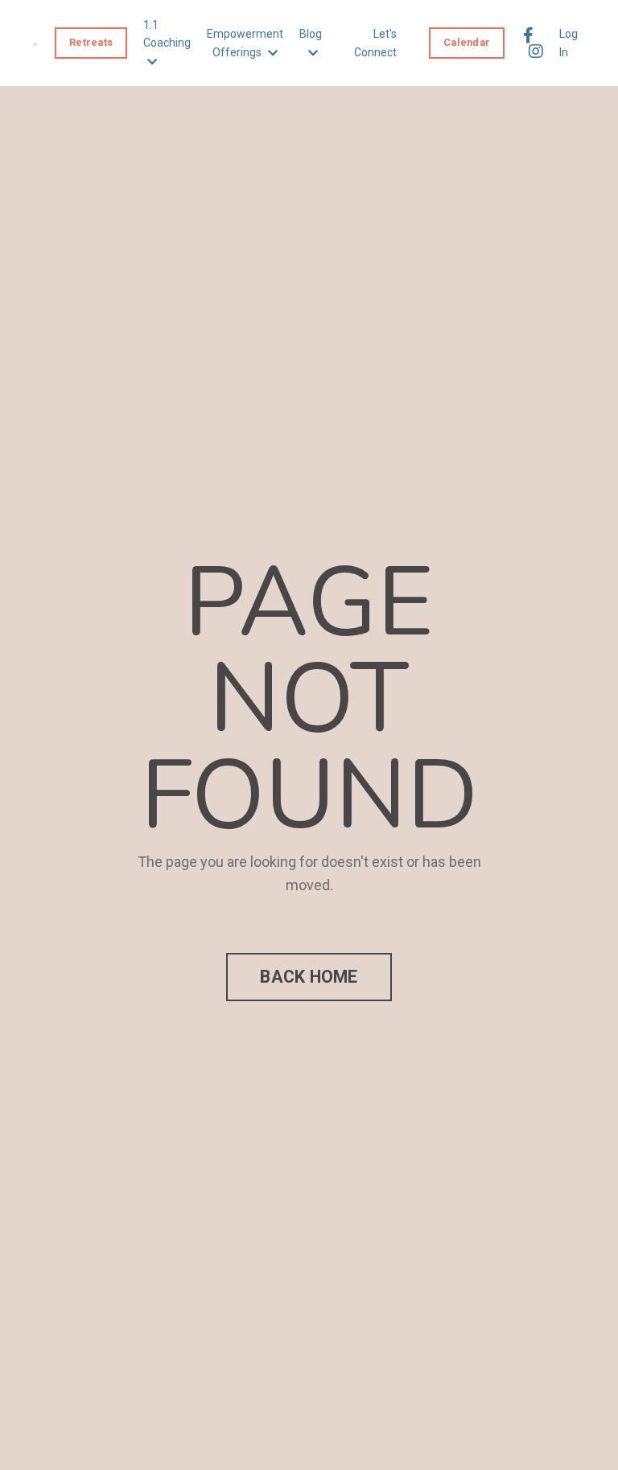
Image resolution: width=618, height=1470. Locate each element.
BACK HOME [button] (308, 977)
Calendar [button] (466, 42)
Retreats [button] (91, 42)
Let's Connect (375, 42)
